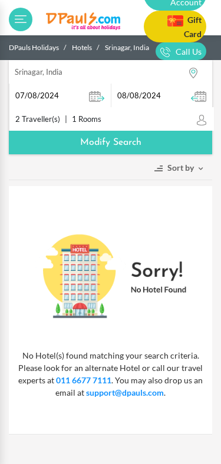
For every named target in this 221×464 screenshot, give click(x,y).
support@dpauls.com (125, 392)
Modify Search (110, 142)
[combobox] (110, 72)
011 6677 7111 (83, 380)
